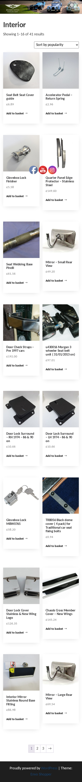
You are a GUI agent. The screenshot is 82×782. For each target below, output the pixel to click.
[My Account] (63, 8)
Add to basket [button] (15, 113)
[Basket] (69, 9)
